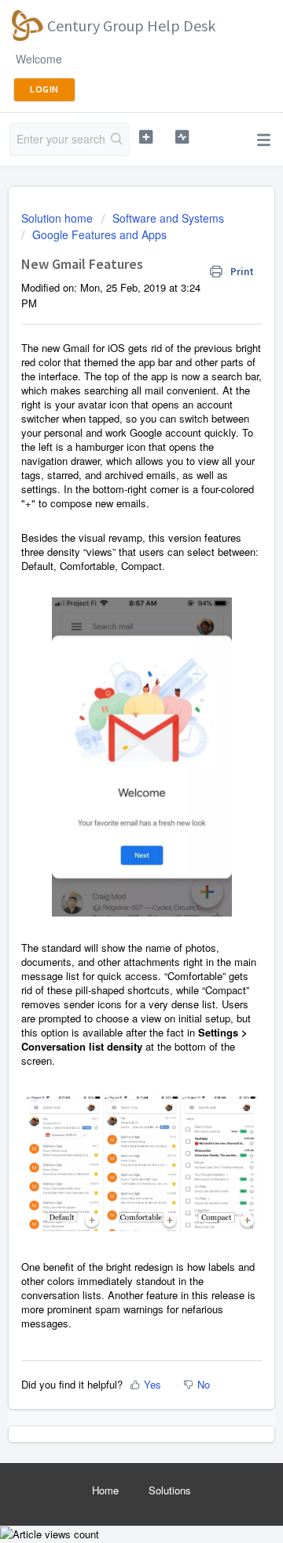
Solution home (58, 218)
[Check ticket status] (182, 137)
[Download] (112, 774)
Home (105, 1490)
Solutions (170, 1490)
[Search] (117, 139)
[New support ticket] (145, 137)
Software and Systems (168, 218)
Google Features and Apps (99, 234)
